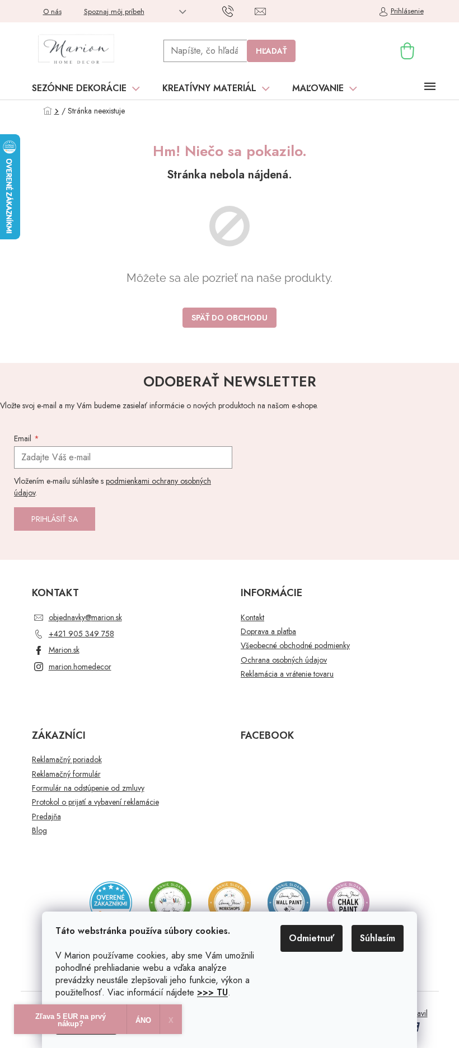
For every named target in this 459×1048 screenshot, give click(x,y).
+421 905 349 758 (81, 633)
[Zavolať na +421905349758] (238, 10)
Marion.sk (64, 649)
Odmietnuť (311, 938)
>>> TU (212, 992)
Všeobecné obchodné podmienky (295, 645)
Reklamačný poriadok (67, 759)
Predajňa (46, 816)
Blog (39, 830)
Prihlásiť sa (54, 519)
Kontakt (252, 617)
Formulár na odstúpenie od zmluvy (88, 788)
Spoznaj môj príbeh (114, 11)
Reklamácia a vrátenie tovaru (287, 674)
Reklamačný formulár (66, 774)
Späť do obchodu (229, 317)
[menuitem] (86, 88)
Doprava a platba (268, 631)
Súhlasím (377, 938)
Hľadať (271, 50)
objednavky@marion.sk (85, 617)
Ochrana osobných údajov (284, 660)
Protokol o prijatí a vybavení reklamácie (95, 802)
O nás (52, 11)
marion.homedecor (80, 666)
